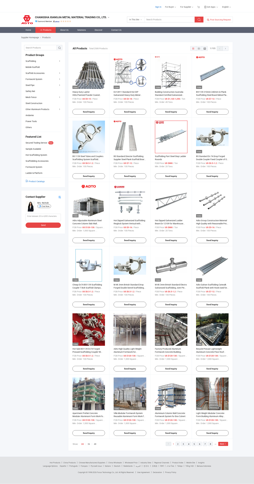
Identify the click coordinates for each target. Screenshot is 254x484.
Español (63, 466)
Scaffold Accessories (35, 73)
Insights (201, 462)
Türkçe (179, 466)
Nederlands (128, 466)
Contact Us (116, 29)
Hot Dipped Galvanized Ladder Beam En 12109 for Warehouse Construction (169, 223)
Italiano (108, 466)
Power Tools (31, 121)
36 (89, 444)
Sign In (158, 6)
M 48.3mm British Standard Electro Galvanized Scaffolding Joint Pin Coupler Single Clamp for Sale (171, 287)
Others (29, 127)
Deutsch (117, 466)
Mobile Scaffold (33, 67)
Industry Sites (146, 462)
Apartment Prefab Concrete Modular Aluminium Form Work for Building (88, 416)
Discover (98, 29)
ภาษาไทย (170, 466)
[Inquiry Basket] (198, 6)
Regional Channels (161, 462)
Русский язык (96, 466)
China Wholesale (115, 462)
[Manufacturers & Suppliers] (40, 5)
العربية (138, 466)
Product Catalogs (37, 181)
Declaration (157, 472)
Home (28, 29)
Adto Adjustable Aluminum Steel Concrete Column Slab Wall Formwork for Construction (87, 223)
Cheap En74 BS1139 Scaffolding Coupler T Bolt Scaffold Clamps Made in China (87, 287)
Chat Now (45, 206)
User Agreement (143, 472)
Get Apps (211, 6)
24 (82, 444)
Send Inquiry (89, 112)
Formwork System (34, 79)
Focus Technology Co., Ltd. (108, 472)
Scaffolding (31, 61)
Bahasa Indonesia (204, 466)
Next (222, 443)
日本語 (154, 466)
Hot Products (55, 462)
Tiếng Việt (190, 466)
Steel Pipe (30, 85)
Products (47, 29)
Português (73, 466)
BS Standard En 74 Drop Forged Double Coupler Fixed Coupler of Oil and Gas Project (212, 159)
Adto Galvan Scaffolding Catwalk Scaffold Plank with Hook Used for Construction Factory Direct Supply (212, 287)
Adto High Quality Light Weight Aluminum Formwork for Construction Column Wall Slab (128, 351)
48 (95, 444)
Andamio (30, 115)
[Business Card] (60, 197)
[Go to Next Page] (225, 48)
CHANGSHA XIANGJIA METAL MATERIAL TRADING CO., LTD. (71, 17)
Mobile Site (190, 462)
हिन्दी (162, 466)
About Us (64, 29)
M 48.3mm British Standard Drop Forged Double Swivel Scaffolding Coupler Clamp (129, 287)
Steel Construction (34, 103)
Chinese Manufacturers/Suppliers (92, 462)
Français (84, 466)
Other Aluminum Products (37, 109)
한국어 (146, 466)
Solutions (81, 29)
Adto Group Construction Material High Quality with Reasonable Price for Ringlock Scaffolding (212, 223)
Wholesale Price (131, 462)
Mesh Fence (31, 97)
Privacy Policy (170, 472)
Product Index (177, 462)
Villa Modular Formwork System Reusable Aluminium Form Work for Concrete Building (130, 416)
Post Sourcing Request (220, 19)
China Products (69, 462)
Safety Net (30, 91)
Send (43, 225)
